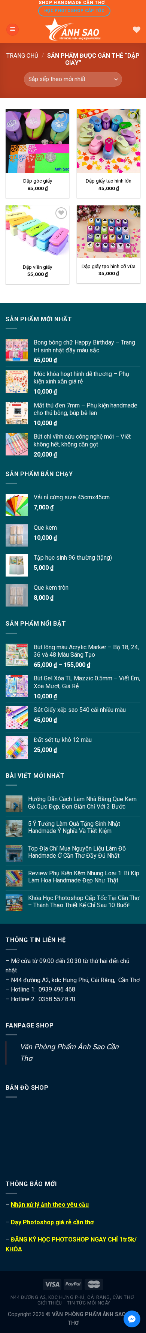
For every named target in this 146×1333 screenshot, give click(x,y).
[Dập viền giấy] (37, 232)
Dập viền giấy (37, 267)
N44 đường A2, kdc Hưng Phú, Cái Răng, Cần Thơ (72, 1297)
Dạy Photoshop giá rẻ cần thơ (52, 1222)
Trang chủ (22, 55)
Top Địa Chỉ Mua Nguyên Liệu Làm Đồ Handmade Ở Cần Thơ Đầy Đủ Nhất (77, 852)
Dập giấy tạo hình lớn (108, 181)
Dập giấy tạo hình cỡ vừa (109, 266)
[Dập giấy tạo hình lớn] (108, 141)
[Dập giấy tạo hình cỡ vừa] (108, 231)
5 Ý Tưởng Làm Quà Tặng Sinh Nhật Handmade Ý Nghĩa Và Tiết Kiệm (74, 827)
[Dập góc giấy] (37, 141)
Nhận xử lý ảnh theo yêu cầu (50, 1204)
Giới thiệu (49, 1303)
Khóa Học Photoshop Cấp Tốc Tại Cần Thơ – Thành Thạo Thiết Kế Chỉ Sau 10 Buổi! (83, 901)
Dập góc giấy (37, 181)
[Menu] (12, 30)
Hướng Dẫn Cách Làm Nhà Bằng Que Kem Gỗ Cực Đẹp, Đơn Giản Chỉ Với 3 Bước (82, 802)
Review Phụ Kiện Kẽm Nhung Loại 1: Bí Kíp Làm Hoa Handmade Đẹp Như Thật (83, 877)
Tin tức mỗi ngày (88, 1303)
